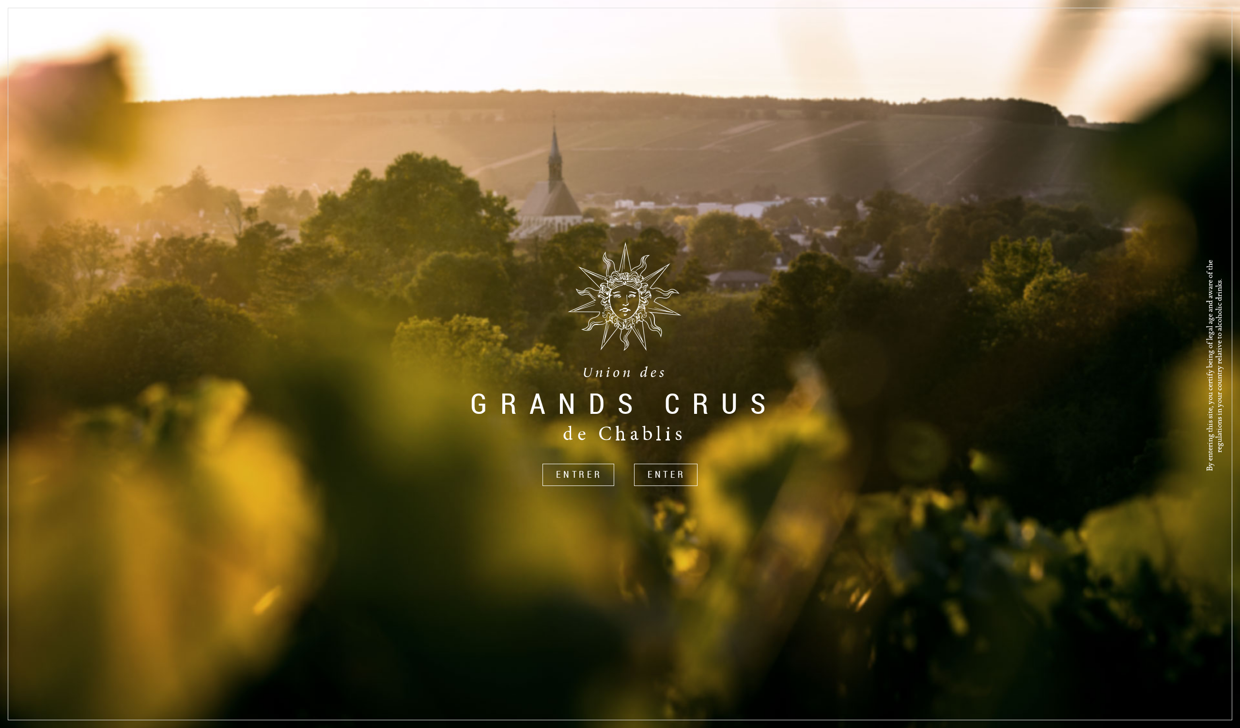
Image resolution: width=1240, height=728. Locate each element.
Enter (667, 474)
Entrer (579, 474)
